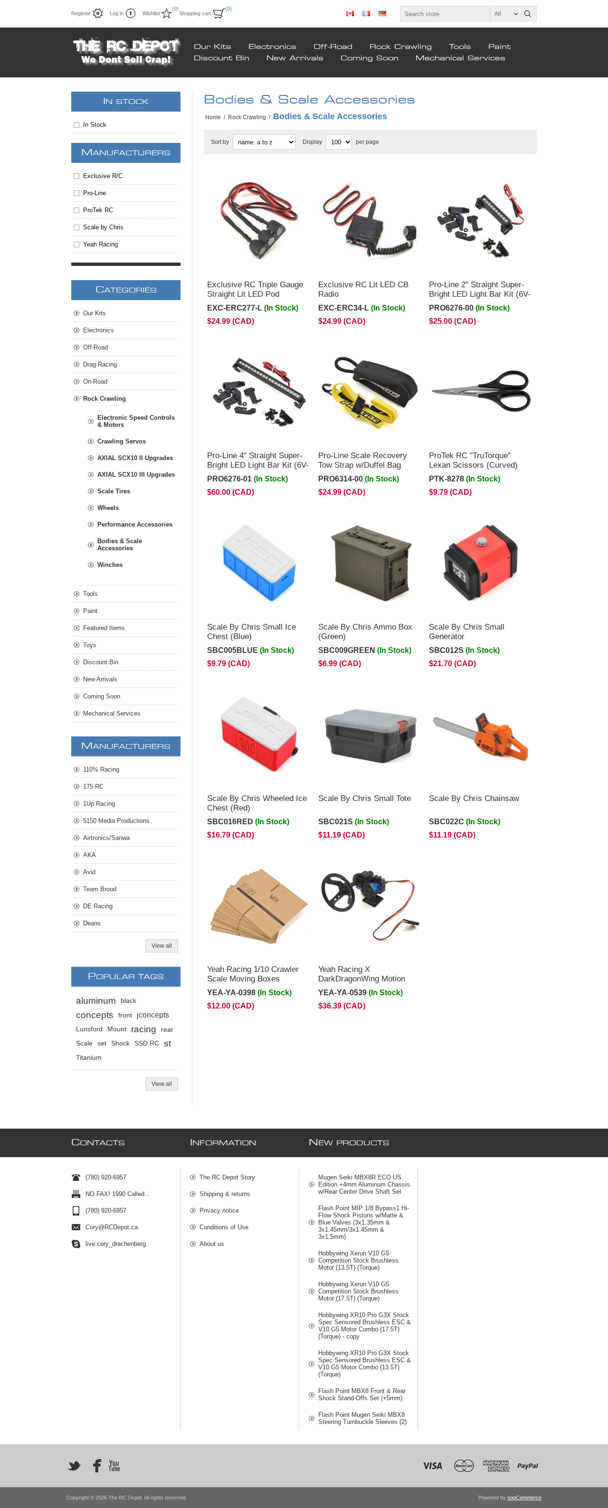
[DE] (382, 13)
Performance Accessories (134, 524)
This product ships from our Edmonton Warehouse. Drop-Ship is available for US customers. (257, 528)
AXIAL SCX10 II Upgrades (135, 458)
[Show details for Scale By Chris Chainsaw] (481, 734)
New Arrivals (294, 58)
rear (167, 1029)
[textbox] (459, 13)
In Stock (94, 124)
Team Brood (99, 889)
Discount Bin (221, 58)
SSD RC (146, 1043)
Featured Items (104, 627)
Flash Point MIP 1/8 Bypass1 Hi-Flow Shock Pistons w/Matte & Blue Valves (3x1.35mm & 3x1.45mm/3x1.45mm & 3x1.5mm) (363, 1222)
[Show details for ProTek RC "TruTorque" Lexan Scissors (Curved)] (481, 392)
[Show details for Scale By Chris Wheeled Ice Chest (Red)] (259, 734)
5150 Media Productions (116, 820)
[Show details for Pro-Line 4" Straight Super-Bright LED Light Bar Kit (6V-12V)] (259, 392)
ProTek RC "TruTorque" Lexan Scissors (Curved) (473, 460)
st (167, 1043)
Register (81, 13)
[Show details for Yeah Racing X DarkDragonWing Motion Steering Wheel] (370, 906)
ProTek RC (98, 210)
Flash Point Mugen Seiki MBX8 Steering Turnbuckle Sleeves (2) (362, 1418)
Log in (117, 13)
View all (162, 945)
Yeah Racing (100, 244)
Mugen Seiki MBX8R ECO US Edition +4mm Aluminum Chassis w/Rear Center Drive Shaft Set (364, 1184)
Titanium (89, 1057)
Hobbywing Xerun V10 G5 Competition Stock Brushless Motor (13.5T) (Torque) (358, 1260)
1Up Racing (99, 803)
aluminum (96, 1001)
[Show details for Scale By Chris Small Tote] (370, 734)
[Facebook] (94, 1465)
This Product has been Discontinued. (242, 181)
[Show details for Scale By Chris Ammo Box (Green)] (370, 563)
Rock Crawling (401, 47)
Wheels (108, 507)
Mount (116, 1029)
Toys (89, 645)
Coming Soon (370, 58)
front (125, 1015)
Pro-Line (94, 193)
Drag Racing (100, 364)
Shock (120, 1043)
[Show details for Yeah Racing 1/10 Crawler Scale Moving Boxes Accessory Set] (259, 906)
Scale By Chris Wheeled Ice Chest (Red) (257, 803)
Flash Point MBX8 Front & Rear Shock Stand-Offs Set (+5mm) (362, 1394)
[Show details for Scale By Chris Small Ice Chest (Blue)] (259, 563)
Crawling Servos (121, 441)
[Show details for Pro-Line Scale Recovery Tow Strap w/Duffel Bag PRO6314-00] (370, 392)
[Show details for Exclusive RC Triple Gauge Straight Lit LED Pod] (259, 221)
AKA (89, 854)
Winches (110, 564)
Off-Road (333, 47)
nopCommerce (524, 1497)
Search (527, 13)
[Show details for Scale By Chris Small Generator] (481, 563)
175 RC (93, 786)
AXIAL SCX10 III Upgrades (136, 474)
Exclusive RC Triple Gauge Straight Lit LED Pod (255, 289)
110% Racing (101, 769)
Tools (460, 47)
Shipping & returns (225, 1193)
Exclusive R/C (103, 175)
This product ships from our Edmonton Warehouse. (471, 181)
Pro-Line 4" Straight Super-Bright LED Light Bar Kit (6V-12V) (258, 465)
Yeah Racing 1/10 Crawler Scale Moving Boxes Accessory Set (253, 979)
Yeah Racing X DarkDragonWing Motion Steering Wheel (361, 979)
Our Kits (212, 47)
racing (143, 1029)
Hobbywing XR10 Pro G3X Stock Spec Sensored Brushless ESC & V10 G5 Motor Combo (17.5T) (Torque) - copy (364, 1325)
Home (213, 117)
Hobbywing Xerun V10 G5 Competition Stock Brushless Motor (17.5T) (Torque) (358, 1291)
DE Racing (98, 906)
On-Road (95, 381)
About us (212, 1243)
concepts (95, 1015)
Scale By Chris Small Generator (466, 631)
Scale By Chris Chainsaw (474, 798)
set (101, 1043)
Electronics (272, 47)
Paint (499, 47)
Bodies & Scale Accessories (119, 544)
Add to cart (278, 260)
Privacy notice (219, 1210)
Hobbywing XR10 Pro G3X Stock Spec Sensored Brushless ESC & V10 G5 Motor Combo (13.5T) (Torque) (364, 1363)
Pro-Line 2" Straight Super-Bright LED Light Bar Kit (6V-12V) (480, 294)
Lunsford (89, 1029)
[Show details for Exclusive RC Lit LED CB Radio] (370, 221)
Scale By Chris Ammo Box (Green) (365, 631)
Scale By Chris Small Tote (364, 798)
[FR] (366, 13)
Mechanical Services (460, 58)
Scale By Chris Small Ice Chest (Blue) (251, 631)
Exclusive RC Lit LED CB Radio (363, 289)
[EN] (350, 13)
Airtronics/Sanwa (106, 837)
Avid (89, 872)
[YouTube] (114, 1465)
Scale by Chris (103, 227)
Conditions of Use (224, 1227)
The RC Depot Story (227, 1177)
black (128, 1000)
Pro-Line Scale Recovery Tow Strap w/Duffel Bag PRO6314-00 (362, 465)
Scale (84, 1043)
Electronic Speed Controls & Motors (136, 421)
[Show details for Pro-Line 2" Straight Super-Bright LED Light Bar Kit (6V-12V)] (481, 221)
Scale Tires (113, 491)
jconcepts (153, 1015)
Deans (92, 923)
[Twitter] (74, 1465)
